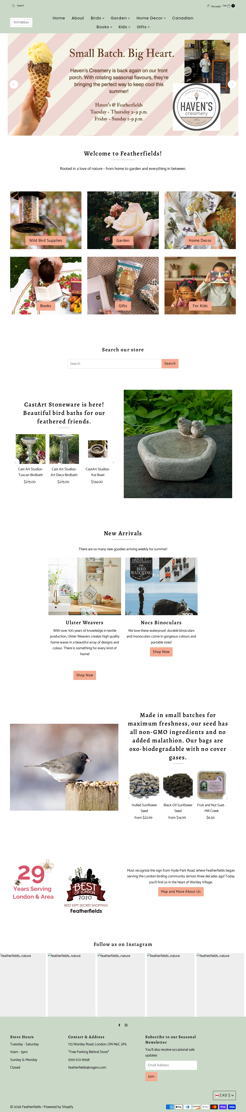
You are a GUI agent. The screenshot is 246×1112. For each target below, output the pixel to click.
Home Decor (150, 18)
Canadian (182, 18)
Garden (119, 18)
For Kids (200, 306)
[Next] (232, 84)
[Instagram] (126, 1025)
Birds (96, 18)
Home (59, 18)
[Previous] (14, 84)
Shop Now (84, 675)
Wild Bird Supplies (45, 240)
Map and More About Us (181, 892)
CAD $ (225, 1095)
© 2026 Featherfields (25, 1107)
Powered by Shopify (58, 1107)
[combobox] (46, 6)
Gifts (142, 27)
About (78, 18)
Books (103, 27)
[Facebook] (119, 1025)
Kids (123, 27)
